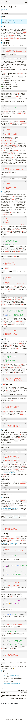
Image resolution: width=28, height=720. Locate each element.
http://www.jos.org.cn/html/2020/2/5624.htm (15, 680)
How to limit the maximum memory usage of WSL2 (13, 695)
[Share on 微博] (23, 690)
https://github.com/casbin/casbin (12, 675)
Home (25, 692)
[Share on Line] (22, 690)
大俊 (10, 20)
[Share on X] (17, 690)
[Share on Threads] (18, 690)
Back (22, 692)
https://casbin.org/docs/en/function (10, 543)
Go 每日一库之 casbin (17, 20)
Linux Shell (5, 9)
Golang (4, 692)
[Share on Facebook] (19, 690)
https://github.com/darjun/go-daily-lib (13, 683)
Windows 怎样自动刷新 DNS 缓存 (18, 698)
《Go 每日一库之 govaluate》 (8, 472)
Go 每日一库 (12, 22)
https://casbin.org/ (14, 677)
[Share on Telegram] (26, 690)
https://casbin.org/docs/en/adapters (10, 508)
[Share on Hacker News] (21, 690)
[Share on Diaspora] (25, 690)
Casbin (7, 692)
